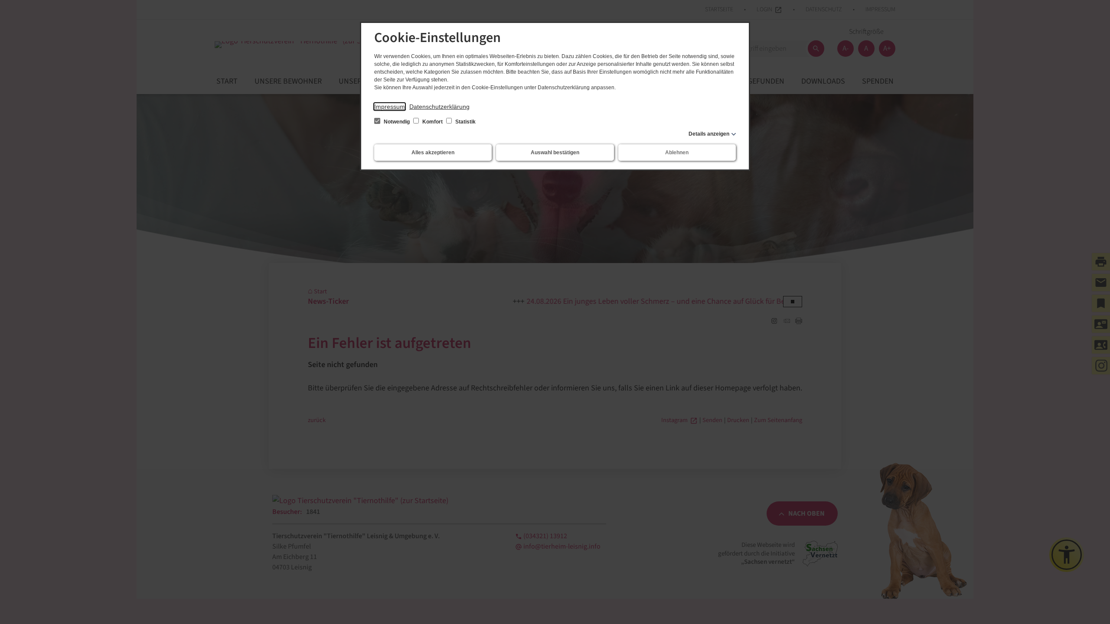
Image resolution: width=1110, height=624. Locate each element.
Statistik (465, 122)
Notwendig (396, 122)
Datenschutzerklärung (439, 106)
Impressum (389, 106)
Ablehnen (677, 153)
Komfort (432, 122)
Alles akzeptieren (432, 153)
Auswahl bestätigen (555, 153)
